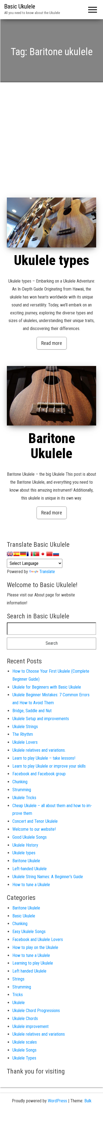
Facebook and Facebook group (39, 773)
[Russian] (56, 554)
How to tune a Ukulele (31, 884)
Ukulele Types (24, 1058)
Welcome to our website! (34, 829)
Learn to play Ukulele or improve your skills (49, 766)
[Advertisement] (51, 143)
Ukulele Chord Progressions (36, 1010)
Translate (47, 571)
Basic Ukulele (19, 6)
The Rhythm (22, 734)
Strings (18, 979)
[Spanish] (16, 554)
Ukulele (18, 1002)
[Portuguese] (36, 554)
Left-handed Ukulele (29, 868)
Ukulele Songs (24, 1050)
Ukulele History (25, 845)
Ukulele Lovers (25, 742)
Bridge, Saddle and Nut (32, 710)
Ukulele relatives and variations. (39, 750)
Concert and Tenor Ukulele (35, 821)
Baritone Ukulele (51, 445)
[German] (23, 554)
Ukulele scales (24, 1042)
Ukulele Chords (25, 1018)
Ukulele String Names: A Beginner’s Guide (47, 876)
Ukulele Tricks (24, 797)
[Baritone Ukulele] (51, 396)
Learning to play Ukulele (32, 963)
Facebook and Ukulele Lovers (37, 939)
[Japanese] (43, 554)
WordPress (57, 1100)
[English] (10, 554)
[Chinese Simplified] (49, 554)
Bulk (87, 1100)
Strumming (21, 789)
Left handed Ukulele (29, 971)
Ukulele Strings (25, 726)
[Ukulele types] (51, 223)
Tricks (17, 994)
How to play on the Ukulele (35, 947)
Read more (51, 343)
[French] (30, 554)
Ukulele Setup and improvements (40, 718)
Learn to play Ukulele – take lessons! (43, 758)
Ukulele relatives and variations (38, 1034)
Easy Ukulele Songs (29, 931)
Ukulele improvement (30, 1026)
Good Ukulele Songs (29, 837)
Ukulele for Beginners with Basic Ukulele (46, 687)
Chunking (19, 781)
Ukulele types (51, 260)
